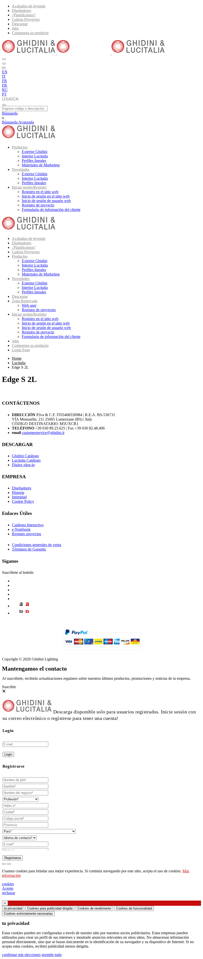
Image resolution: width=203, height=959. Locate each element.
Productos (19, 147)
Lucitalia (18, 363)
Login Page (21, 350)
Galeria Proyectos (26, 19)
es (4, 67)
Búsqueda (10, 113)
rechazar (8, 893)
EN (4, 72)
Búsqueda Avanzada (18, 122)
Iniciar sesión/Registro (29, 187)
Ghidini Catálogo (25, 456)
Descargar (20, 24)
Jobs (15, 28)
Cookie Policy (23, 501)
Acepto (7, 888)
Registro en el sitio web (40, 192)
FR (4, 81)
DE (4, 85)
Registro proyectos (26, 534)
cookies (8, 884)
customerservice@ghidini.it (43, 432)
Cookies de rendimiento (94, 908)
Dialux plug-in (23, 465)
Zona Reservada (24, 301)
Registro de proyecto (38, 205)
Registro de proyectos (39, 310)
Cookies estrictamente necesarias (28, 913)
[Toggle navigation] (4, 105)
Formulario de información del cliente (51, 209)
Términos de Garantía (29, 549)
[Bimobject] (21, 613)
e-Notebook (21, 529)
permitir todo (52, 955)
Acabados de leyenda (28, 6)
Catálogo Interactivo (28, 525)
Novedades (20, 169)
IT (4, 76)
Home (17, 358)
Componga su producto (30, 33)
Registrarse (12, 858)
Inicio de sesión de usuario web (46, 201)
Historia (18, 492)
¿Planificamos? (23, 15)
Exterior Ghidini (34, 152)
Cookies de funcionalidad (134, 908)
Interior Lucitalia (35, 156)
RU (5, 90)
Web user (29, 305)
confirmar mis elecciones (21, 955)
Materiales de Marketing (41, 165)
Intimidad (19, 497)
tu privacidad (13, 908)
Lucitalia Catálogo (26, 460)
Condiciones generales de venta (36, 545)
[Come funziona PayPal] (101, 652)
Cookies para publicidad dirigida (50, 908)
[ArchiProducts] (21, 606)
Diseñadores (21, 10)
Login (8, 754)
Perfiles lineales (34, 160)
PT (4, 94)
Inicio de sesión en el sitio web (46, 196)
